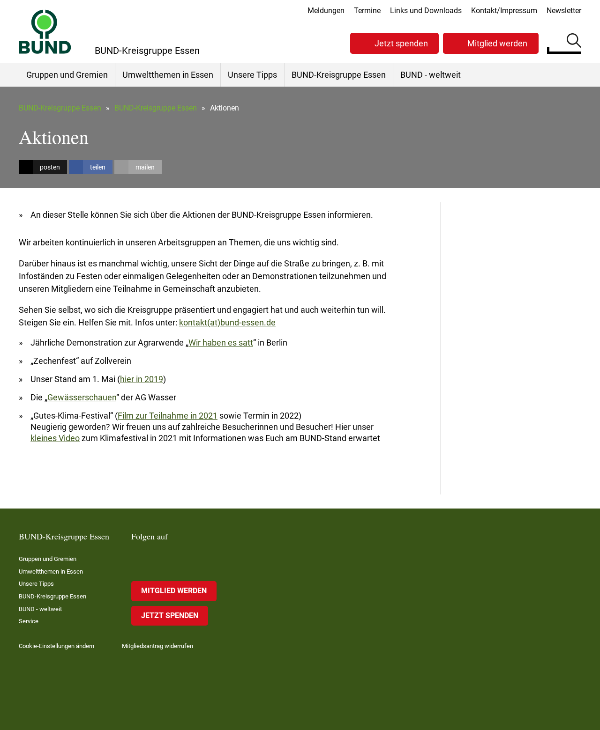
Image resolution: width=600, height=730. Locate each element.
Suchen (574, 42)
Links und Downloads (426, 10)
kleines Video (55, 438)
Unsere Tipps (252, 75)
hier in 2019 (141, 379)
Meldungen (326, 10)
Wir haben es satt (220, 342)
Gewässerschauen (81, 397)
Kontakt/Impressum (504, 10)
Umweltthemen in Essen (167, 75)
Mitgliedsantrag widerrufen (157, 645)
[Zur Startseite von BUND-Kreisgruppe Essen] (45, 31)
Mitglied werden (497, 43)
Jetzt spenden (401, 43)
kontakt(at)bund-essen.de (227, 322)
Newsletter (564, 10)
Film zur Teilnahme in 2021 (168, 415)
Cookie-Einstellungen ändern (56, 645)
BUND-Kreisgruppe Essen (339, 75)
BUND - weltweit (430, 75)
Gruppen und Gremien (67, 75)
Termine (367, 10)
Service (28, 621)
